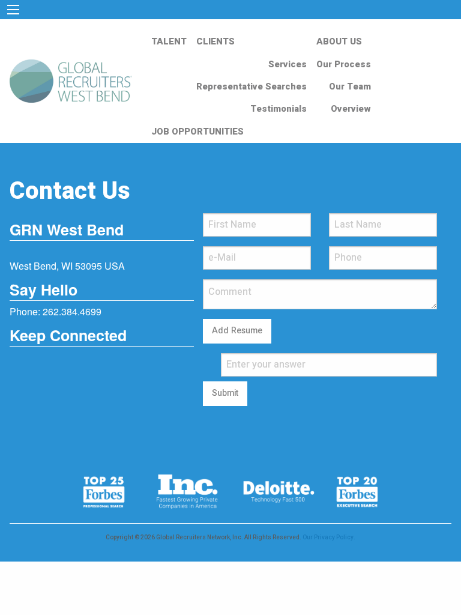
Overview (351, 108)
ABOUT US (339, 41)
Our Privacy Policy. (329, 537)
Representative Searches (251, 86)
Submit (225, 393)
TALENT (169, 41)
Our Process (343, 64)
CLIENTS (215, 41)
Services (287, 64)
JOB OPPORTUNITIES (197, 131)
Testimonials (278, 108)
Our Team (350, 86)
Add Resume (237, 330)
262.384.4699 (72, 311)
